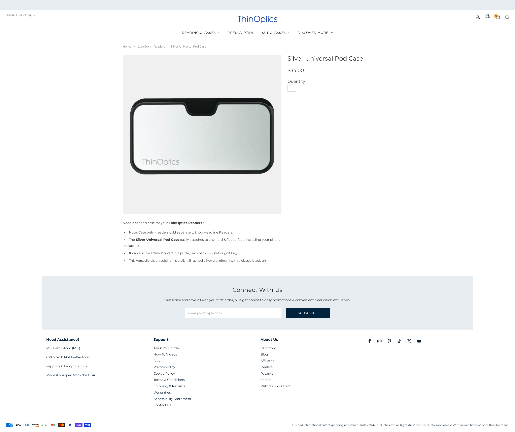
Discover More (313, 33)
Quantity (296, 81)
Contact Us (162, 405)
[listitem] (257, 5)
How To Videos (165, 354)
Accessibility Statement (172, 399)
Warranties (162, 392)
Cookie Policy (164, 373)
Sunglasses (274, 33)
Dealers (267, 367)
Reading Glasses (199, 33)
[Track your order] (488, 16)
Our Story (268, 348)
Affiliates (267, 361)
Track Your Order (166, 348)
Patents (267, 373)
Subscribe (308, 313)
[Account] (478, 17)
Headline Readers (218, 232)
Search (266, 380)
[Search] (507, 17)
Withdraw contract (276, 386)
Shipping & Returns (169, 386)
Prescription (241, 33)
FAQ (156, 361)
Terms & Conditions (169, 380)
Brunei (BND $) (19, 15)
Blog (264, 354)
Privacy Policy (164, 367)
